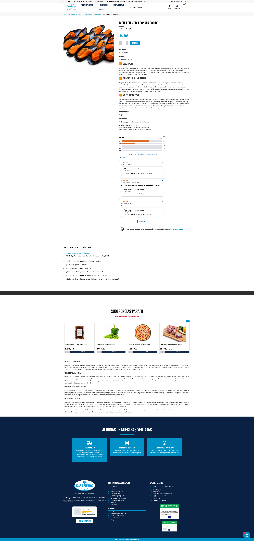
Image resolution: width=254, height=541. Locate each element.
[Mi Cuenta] (177, 6)
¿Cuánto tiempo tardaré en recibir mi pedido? (84, 261)
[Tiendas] (169, 6)
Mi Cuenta (177, 8)
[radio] (121, 29)
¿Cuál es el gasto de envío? (76, 265)
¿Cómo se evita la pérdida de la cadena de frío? (84, 272)
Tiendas (169, 8)
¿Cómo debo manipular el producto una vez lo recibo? (87, 275)
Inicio (65, 14)
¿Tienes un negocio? (127, 447)
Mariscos (86, 14)
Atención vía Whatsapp (165, 447)
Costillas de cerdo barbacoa (76, 345)
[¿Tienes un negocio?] (127, 443)
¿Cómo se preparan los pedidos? (79, 268)
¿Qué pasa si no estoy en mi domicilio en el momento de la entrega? (92, 279)
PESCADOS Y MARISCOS (75, 14)
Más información (176, 229)
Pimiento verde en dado (106, 345)
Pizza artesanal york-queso (139, 345)
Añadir (135, 43)
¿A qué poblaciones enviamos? (78, 253)
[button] (127, 253)
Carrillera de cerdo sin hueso (171, 345)
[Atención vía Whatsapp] (164, 443)
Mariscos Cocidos (95, 14)
